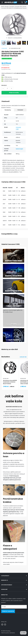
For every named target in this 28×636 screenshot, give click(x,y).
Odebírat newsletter (8, 611)
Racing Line (5, 378)
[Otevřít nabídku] (2, 2)
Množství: (4, 85)
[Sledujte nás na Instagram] (5, 624)
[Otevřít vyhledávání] (22, 2)
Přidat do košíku (14, 92)
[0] (25, 2)
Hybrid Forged (19, 148)
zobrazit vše (23, 357)
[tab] (7, 109)
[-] (3, 88)
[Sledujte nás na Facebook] (2, 624)
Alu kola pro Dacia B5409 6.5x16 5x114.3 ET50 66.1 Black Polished (10, 382)
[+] (11, 88)
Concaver (4, 48)
